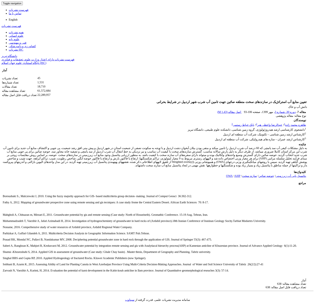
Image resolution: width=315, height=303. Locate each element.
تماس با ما (15, 13)
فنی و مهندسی (17, 42)
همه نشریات (16, 32)
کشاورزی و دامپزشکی (22, 46)
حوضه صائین (266, 175)
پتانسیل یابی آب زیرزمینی (291, 175)
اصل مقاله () (229, 112)
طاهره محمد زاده (295, 124)
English (13, 19)
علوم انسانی (16, 35)
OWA (229, 175)
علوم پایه (14, 39)
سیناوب (129, 299)
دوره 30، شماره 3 (285, 112)
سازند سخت (249, 175)
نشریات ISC (16, 49)
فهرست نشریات (18, 9)
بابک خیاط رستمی (243, 124)
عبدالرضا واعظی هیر (269, 124)
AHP (237, 175)
